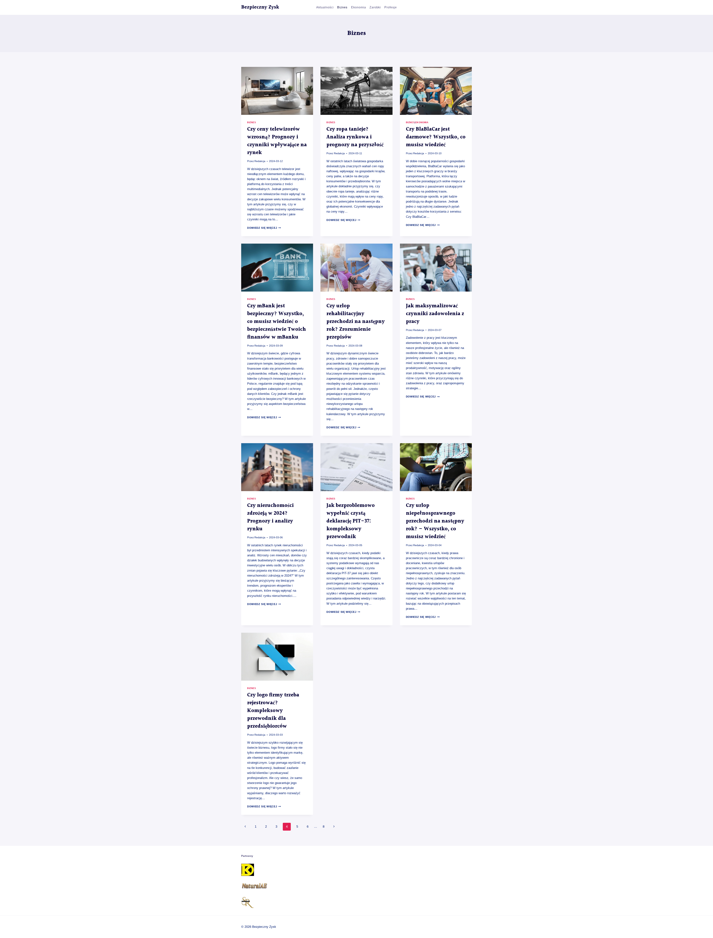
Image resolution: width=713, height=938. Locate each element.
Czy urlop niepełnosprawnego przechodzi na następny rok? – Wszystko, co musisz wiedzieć (435, 521)
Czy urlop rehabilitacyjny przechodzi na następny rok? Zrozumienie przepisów (355, 321)
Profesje (390, 7)
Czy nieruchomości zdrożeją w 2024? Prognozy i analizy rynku (270, 517)
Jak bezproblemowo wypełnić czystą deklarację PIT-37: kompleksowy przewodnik (350, 521)
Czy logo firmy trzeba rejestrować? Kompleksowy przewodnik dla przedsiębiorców (273, 710)
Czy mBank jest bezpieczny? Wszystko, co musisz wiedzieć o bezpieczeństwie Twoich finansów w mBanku (276, 321)
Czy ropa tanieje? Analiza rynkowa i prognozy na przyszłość (355, 137)
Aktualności (325, 7)
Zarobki (375, 7)
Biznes (342, 7)
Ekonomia (358, 7)
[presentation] (277, 91)
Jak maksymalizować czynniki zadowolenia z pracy (435, 314)
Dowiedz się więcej (264, 228)
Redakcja (259, 161)
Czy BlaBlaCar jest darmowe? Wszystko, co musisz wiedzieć (435, 137)
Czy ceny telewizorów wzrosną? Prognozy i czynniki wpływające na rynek (277, 141)
